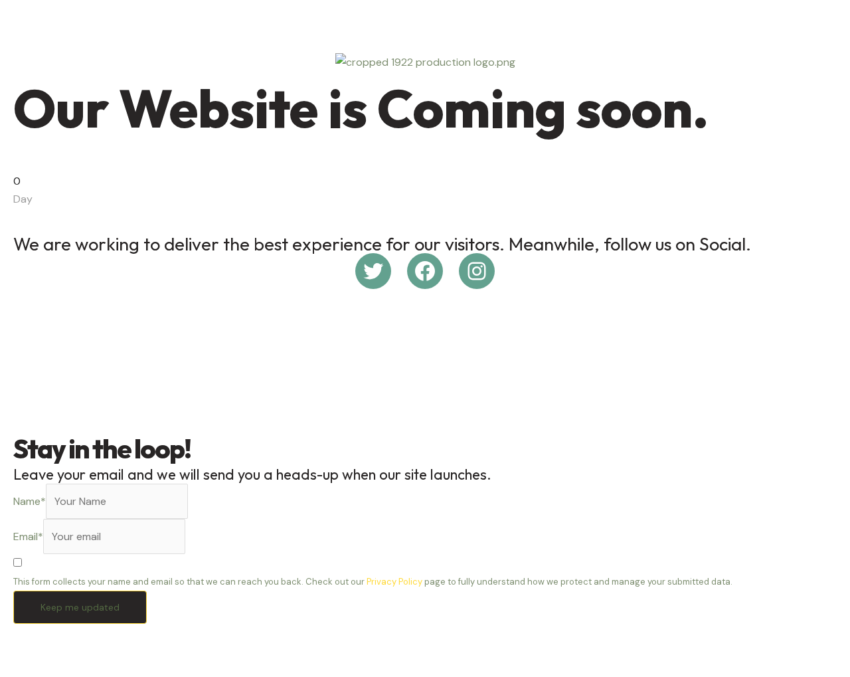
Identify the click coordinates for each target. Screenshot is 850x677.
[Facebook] (425, 271)
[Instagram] (477, 271)
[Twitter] (373, 271)
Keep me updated (80, 607)
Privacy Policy (394, 581)
